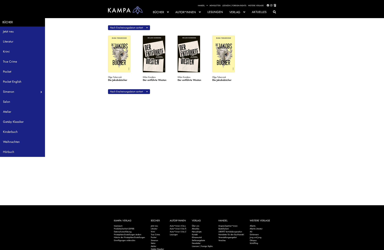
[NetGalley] (274, 5)
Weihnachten (11, 142)
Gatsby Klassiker (13, 122)
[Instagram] (271, 5)
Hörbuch (8, 152)
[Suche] (273, 12)
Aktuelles (259, 12)
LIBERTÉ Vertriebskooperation (230, 231)
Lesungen (215, 12)
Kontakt (195, 234)
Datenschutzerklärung (122, 231)
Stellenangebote (198, 240)
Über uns (195, 225)
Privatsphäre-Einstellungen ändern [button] (127, 234)
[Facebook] (267, 5)
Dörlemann (254, 234)
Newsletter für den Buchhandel (231, 234)
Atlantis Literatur (256, 228)
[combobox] (129, 27)
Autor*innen (185, 12)
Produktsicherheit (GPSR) (124, 228)
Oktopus (253, 240)
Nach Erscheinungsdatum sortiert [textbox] (126, 27)
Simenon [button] (8, 92)
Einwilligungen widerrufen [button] (124, 240)
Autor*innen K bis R (178, 228)
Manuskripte (197, 231)
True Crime (10, 61)
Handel (201, 5)
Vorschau (222, 240)
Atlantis (252, 225)
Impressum (118, 225)
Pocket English (12, 81)
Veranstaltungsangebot (227, 237)
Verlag (234, 12)
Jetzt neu (8, 31)
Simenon (154, 240)
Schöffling (254, 243)
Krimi (6, 51)
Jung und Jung (255, 237)
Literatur (8, 41)
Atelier (7, 112)
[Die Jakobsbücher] (122, 54)
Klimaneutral (197, 237)
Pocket (7, 71)
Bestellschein (223, 228)
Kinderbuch (10, 132)
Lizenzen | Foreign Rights (234, 5)
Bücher (158, 12)
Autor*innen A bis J (178, 225)
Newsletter (215, 5)
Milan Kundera (149, 77)
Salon (6, 102)
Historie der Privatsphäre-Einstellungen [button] (129, 237)
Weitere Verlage (256, 5)
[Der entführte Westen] (157, 54)
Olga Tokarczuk (115, 77)
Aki (251, 231)
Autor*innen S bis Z (178, 231)
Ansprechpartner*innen (228, 225)
